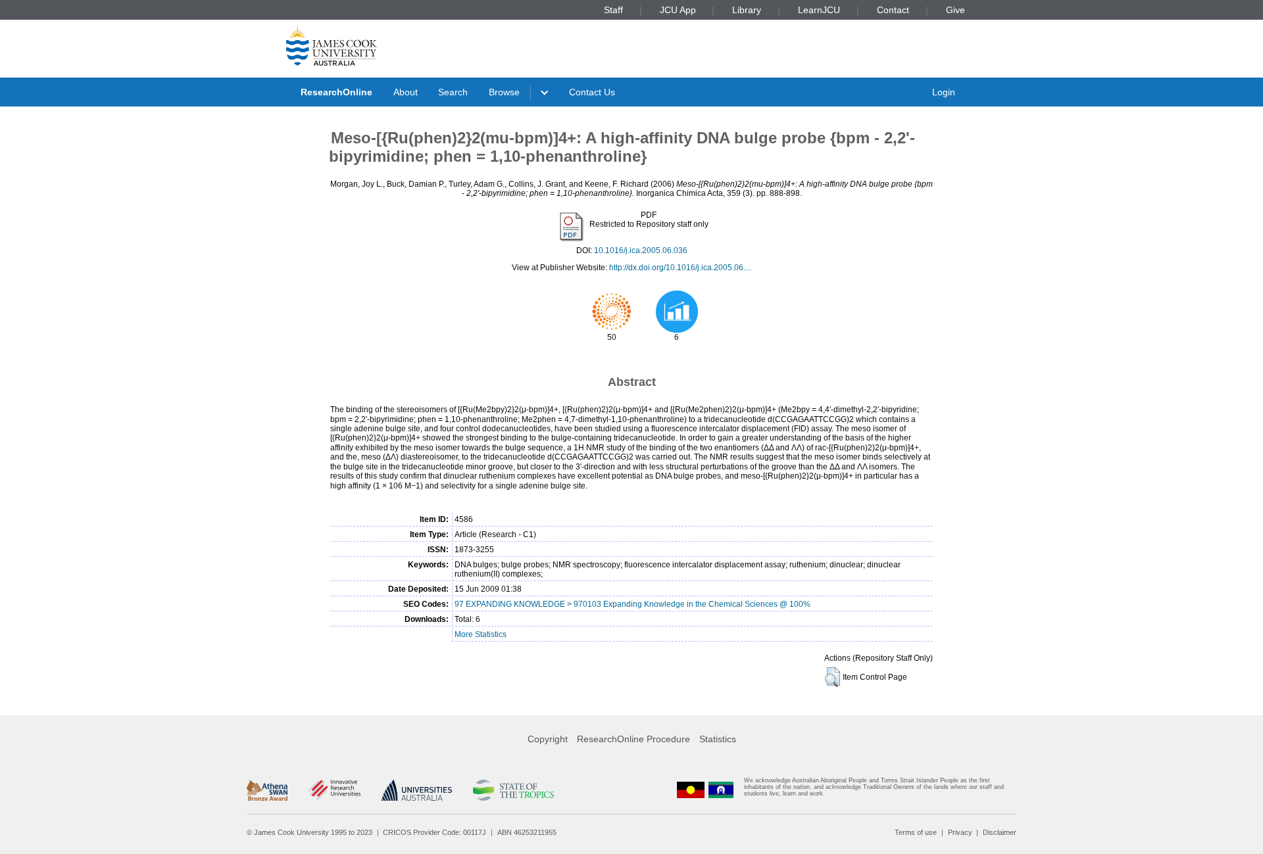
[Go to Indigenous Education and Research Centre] (690, 790)
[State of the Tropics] (513, 790)
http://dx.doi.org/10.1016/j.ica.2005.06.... (680, 267)
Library (746, 10)
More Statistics (481, 634)
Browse (504, 92)
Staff (613, 10)
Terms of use (916, 832)
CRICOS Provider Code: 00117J (434, 832)
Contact (893, 10)
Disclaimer (999, 832)
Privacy (960, 832)
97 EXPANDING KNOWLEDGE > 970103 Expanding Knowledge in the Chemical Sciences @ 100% (632, 604)
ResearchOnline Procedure (633, 739)
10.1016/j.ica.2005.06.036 (640, 250)
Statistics (717, 739)
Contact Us (592, 92)
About (405, 92)
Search (453, 92)
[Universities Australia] (417, 790)
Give (955, 10)
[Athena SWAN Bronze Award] (267, 790)
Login (943, 92)
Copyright (548, 739)
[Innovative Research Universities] (334, 790)
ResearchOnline (336, 92)
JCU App (678, 10)
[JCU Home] (331, 45)
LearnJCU (819, 10)
